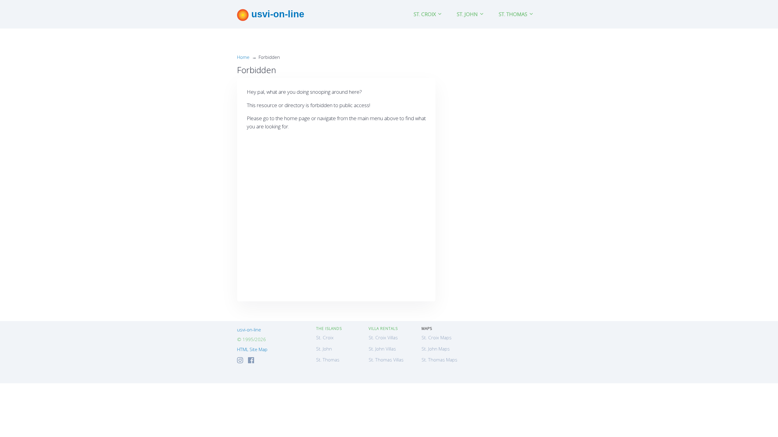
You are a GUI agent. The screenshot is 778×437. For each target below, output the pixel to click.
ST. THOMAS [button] (513, 14)
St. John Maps (436, 349)
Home (243, 57)
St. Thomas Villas (386, 360)
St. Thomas (327, 360)
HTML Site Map (252, 349)
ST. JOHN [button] (468, 14)
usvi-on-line (276, 14)
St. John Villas (382, 349)
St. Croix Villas (383, 337)
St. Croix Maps (437, 337)
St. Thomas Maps (439, 360)
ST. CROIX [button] (425, 14)
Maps (427, 328)
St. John (324, 349)
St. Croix (325, 337)
